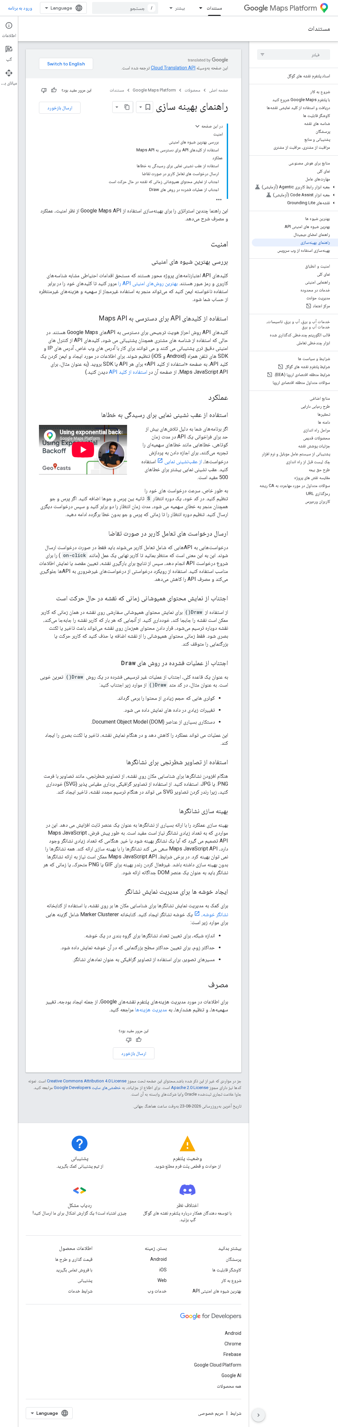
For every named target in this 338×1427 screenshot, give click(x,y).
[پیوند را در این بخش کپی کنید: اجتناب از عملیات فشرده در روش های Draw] (114, 663)
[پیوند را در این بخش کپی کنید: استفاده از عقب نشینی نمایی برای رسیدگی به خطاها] (94, 415)
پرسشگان (233, 1259)
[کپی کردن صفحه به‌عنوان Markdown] (127, 107)
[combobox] (125, 8)
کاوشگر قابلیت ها (226, 1269)
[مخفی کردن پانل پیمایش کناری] (258, 1415)
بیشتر (180, 8)
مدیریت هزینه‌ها (151, 1009)
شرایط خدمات (80, 1291)
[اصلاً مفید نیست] (44, 90)
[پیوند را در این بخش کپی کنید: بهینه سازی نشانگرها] (172, 811)
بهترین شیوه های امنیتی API (216, 1291)
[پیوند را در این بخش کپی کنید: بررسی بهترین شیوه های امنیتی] (145, 262)
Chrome (232, 1343)
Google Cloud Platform (217, 1365)
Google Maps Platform (154, 90)
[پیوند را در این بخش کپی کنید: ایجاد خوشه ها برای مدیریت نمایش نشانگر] (118, 892)
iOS (163, 1269)
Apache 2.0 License (189, 1087)
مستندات (214, 8)
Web (162, 1280)
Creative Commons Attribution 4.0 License (86, 1080)
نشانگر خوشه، (214, 914)
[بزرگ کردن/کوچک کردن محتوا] (197, 126)
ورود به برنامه (20, 8)
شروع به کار (231, 1280)
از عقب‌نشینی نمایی (183, 461)
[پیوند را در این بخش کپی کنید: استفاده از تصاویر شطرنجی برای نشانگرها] (119, 763)
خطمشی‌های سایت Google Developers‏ (87, 1087)
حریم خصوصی (211, 1413)
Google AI (231, 1375)
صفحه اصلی (218, 90)
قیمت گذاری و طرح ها (73, 1259)
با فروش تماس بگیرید (74, 1269)
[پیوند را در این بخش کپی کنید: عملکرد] (199, 398)
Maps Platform (293, 8)
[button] (295, 187)
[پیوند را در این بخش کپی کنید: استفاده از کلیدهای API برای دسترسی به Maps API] (92, 319)
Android (158, 1259)
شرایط (235, 1413)
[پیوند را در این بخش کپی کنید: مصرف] (201, 985)
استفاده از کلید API (128, 372)
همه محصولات (229, 1386)
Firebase (232, 1354)
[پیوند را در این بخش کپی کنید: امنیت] (204, 244)
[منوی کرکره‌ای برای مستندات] (199, 8)
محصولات (192, 90)
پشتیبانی (85, 1280)
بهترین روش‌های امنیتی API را (148, 283)
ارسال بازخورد (59, 108)
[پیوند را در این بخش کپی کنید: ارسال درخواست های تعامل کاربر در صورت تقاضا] (101, 534)
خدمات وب (157, 1291)
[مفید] (54, 90)
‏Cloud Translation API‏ (173, 67)
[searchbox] (293, 54)
